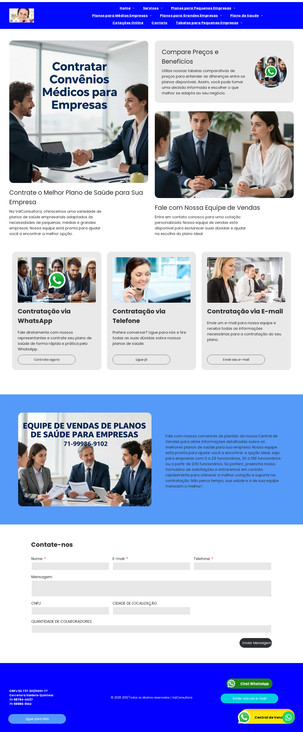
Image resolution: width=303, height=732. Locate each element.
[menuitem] (127, 8)
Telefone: (202, 558)
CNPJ (36, 603)
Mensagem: (42, 576)
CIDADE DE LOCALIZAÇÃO (135, 603)
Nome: (37, 558)
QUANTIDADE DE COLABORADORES (61, 621)
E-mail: (119, 558)
